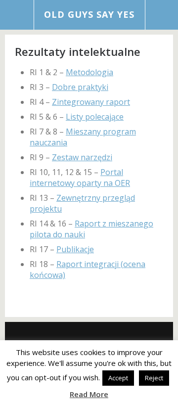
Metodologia (89, 72)
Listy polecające (95, 116)
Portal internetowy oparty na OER (80, 177)
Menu (17, 15)
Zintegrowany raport (91, 101)
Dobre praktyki (80, 87)
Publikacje (75, 249)
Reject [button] (154, 377)
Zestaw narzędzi (82, 157)
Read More (89, 394)
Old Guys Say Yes (89, 14)
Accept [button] (118, 377)
